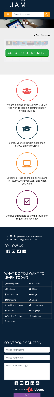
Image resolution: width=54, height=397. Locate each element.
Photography (37, 305)
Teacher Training (14, 316)
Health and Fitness (14, 305)
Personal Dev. (12, 294)
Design (34, 294)
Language (35, 310)
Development (13, 283)
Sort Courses (42, 35)
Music (34, 300)
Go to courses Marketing (28, 53)
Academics (36, 316)
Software (11, 289)
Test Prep (10, 321)
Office (34, 289)
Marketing (11, 300)
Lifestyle (10, 310)
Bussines (35, 283)
